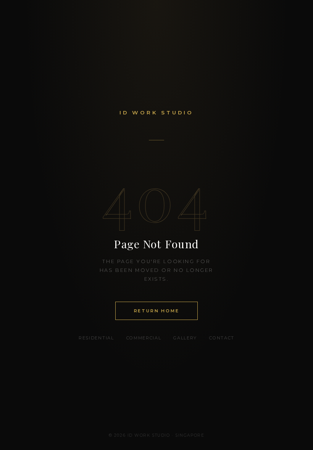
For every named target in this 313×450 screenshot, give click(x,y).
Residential (96, 338)
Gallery (185, 338)
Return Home (156, 310)
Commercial (143, 338)
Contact (221, 338)
